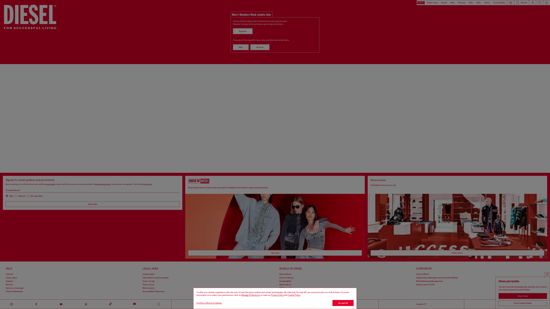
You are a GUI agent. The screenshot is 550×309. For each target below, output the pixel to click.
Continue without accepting (209, 303)
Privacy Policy (277, 295)
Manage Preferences (250, 295)
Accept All (343, 303)
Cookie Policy (294, 295)
